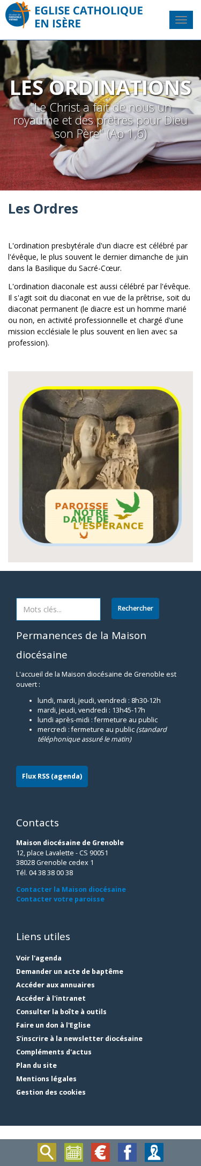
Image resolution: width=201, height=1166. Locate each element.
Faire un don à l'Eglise (53, 1025)
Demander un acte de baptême (69, 971)
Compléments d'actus (54, 1052)
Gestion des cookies (51, 1092)
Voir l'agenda (39, 958)
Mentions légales (46, 1078)
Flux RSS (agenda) (52, 776)
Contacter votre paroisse (60, 899)
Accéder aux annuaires (55, 984)
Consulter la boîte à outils (61, 1011)
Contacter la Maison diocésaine (71, 889)
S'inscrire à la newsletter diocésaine (79, 1038)
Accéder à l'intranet (51, 998)
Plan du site (36, 1065)
